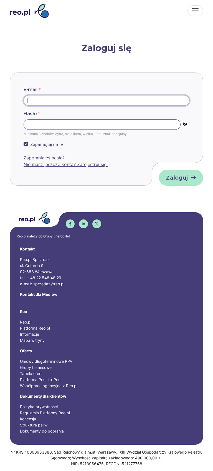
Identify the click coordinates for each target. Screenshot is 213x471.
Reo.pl (25, 322)
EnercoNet (62, 236)
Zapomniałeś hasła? (44, 158)
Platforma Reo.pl (35, 328)
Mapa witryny (32, 340)
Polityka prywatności (39, 406)
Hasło (30, 113)
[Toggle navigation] (195, 10)
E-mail (30, 89)
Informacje (29, 334)
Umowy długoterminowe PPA (46, 361)
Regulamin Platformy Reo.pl (45, 412)
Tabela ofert (31, 373)
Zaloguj (177, 177)
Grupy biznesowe (36, 367)
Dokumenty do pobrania (42, 431)
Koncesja (28, 418)
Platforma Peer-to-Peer (41, 379)
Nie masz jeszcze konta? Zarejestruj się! (66, 164)
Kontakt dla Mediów (38, 294)
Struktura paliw (33, 425)
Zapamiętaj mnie (46, 144)
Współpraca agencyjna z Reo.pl (48, 385)
